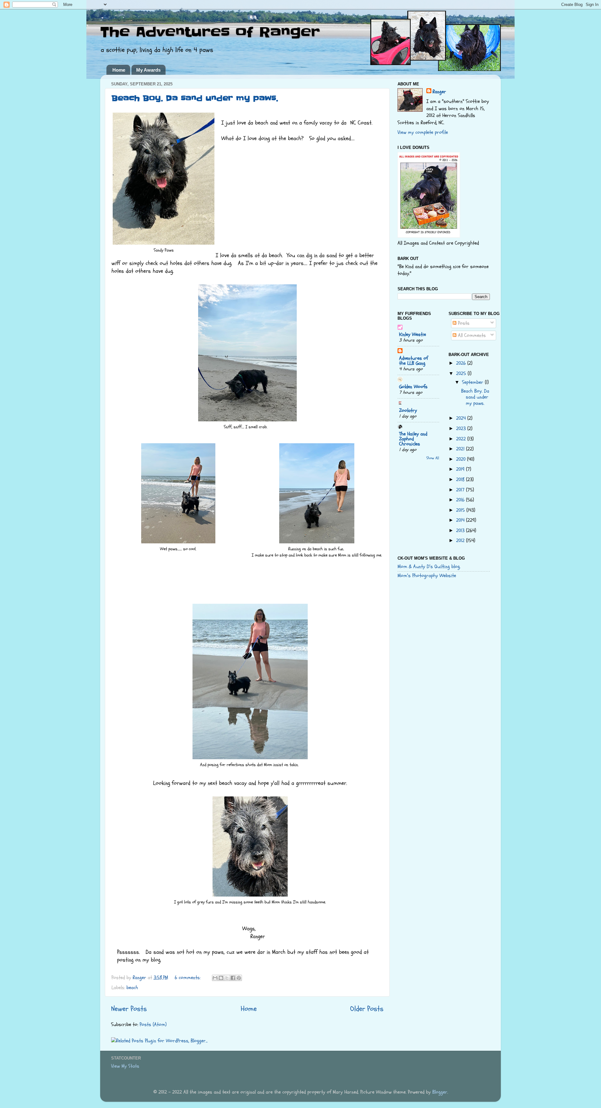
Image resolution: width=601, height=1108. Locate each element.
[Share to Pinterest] (239, 978)
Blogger (439, 1092)
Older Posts (366, 1009)
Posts (463, 323)
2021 (461, 448)
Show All (432, 458)
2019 (461, 469)
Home (118, 70)
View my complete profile (423, 132)
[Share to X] (227, 978)
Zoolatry (408, 410)
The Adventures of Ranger (210, 32)
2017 (461, 489)
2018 (461, 479)
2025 (462, 373)
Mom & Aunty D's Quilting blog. (429, 566)
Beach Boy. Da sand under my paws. (194, 98)
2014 (461, 520)
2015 (461, 510)
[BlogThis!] (221, 978)
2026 (461, 363)
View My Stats (125, 1066)
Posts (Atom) (153, 1024)
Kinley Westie (412, 334)
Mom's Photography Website (427, 575)
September (473, 382)
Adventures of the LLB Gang (413, 361)
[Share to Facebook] (233, 978)
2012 (461, 540)
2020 (461, 459)
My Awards (148, 70)
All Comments (471, 335)
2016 (461, 499)
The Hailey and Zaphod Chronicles (413, 438)
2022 (461, 438)
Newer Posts (129, 1009)
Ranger (439, 91)
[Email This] (215, 978)
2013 (461, 530)
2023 (461, 428)
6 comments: (188, 977)
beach (132, 987)
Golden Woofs (413, 386)
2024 (461, 418)
